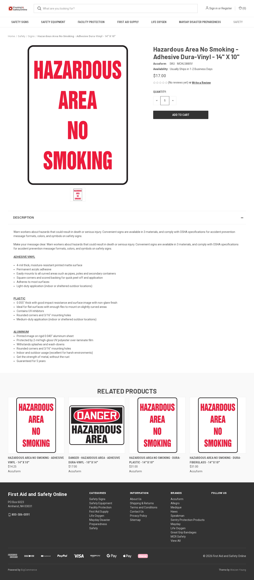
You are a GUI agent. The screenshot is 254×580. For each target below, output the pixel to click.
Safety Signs (20, 22)
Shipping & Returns (142, 503)
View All (176, 540)
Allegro (175, 503)
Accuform (177, 499)
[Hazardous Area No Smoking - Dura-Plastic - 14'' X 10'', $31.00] (157, 425)
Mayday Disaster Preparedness (200, 22)
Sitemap (135, 519)
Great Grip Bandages (183, 532)
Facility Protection (91, 22)
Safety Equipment (53, 22)
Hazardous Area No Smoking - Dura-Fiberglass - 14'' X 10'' (215, 460)
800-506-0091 (21, 514)
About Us (135, 499)
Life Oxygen (158, 22)
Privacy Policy (138, 515)
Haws (174, 511)
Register (226, 8)
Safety (238, 22)
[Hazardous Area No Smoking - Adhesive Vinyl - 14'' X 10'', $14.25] (36, 425)
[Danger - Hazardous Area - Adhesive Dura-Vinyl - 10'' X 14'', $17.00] (96, 425)
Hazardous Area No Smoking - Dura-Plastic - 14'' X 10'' (154, 460)
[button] (200, 82)
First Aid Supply (128, 22)
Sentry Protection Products (188, 519)
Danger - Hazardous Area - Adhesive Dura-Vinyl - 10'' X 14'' (94, 460)
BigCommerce (29, 569)
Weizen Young (238, 569)
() (244, 8)
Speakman (177, 515)
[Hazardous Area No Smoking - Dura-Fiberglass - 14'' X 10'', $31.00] (217, 425)
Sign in (213, 8)
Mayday (176, 524)
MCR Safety (178, 536)
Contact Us (137, 511)
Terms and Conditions (143, 507)
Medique (176, 507)
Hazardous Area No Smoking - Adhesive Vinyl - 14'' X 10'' (36, 460)
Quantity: (159, 91)
